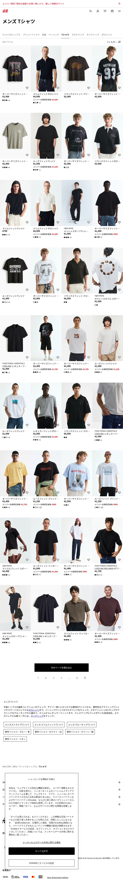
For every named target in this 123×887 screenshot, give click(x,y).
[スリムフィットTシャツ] (15, 203)
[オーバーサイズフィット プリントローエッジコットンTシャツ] (77, 136)
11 (77, 677)
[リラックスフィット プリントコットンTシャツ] (77, 68)
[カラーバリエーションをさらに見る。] (66, 167)
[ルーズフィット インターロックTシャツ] (46, 541)
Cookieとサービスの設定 (41, 863)
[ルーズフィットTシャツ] (46, 136)
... (69, 677)
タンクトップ (37, 715)
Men (15, 766)
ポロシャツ (34, 709)
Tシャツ (42, 766)
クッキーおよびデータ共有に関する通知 (41, 842)
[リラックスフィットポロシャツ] (107, 136)
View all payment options (57, 877)
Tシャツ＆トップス (28, 766)
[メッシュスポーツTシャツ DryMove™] (77, 203)
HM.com (6, 766)
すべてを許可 (41, 851)
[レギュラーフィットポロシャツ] (46, 406)
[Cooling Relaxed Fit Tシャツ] (107, 541)
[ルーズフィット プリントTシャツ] (46, 473)
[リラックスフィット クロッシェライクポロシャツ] (77, 271)
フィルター (111, 41)
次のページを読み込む (61, 667)
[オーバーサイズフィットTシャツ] (15, 68)
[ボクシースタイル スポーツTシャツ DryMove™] (107, 271)
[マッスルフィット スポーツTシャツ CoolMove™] (15, 541)
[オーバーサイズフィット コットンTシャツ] (107, 203)
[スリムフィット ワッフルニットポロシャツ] (77, 608)
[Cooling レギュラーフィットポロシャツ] (15, 338)
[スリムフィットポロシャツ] (46, 68)
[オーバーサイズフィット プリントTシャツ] (107, 68)
